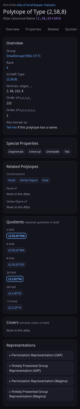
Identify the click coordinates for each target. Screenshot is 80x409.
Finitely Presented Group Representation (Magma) (28, 393)
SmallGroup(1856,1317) (23, 56)
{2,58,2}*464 (16, 250)
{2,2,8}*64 (15, 279)
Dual (45, 180)
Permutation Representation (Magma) (40, 381)
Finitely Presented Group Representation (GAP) (28, 368)
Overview (12, 29)
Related (53, 29)
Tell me (11, 127)
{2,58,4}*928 (16, 236)
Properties (33, 29)
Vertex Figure (28, 180)
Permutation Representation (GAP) (37, 355)
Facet (11, 180)
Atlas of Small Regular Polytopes (36, 5)
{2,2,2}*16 (14, 307)
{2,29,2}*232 (16, 264)
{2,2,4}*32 (14, 293)
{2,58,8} (11, 79)
